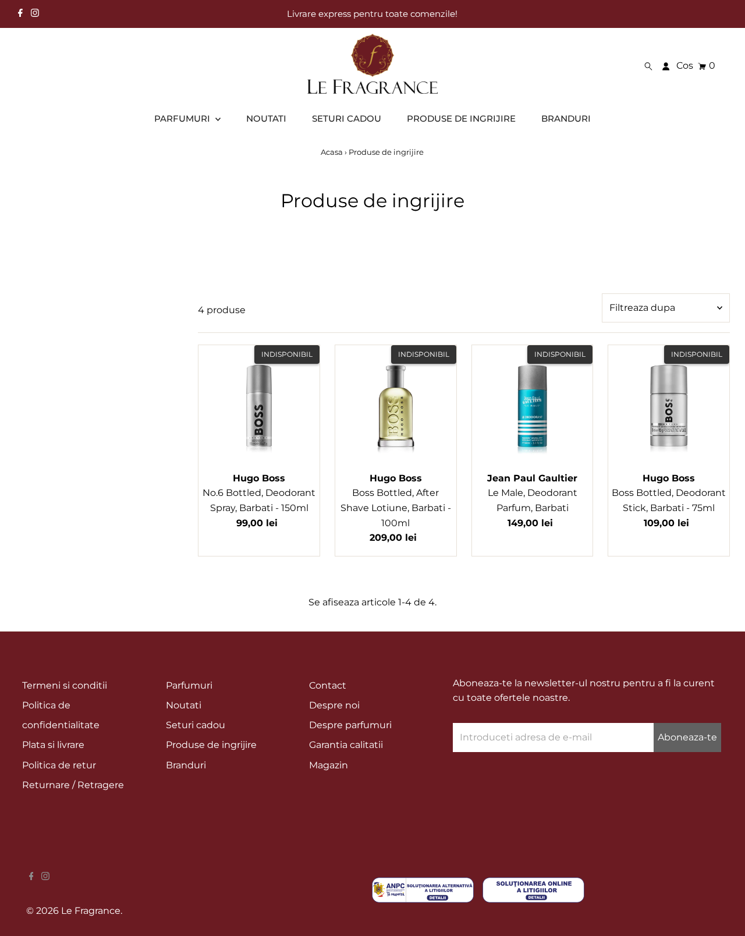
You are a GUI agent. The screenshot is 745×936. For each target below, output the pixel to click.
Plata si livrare (53, 744)
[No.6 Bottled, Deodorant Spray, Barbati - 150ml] (259, 405)
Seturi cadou (195, 725)
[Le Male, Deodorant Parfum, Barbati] (532, 405)
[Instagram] (35, 14)
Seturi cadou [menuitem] (346, 118)
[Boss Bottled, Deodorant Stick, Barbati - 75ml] (668, 405)
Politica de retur (59, 765)
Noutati (183, 705)
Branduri (186, 765)
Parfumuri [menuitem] (183, 118)
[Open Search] (648, 66)
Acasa (332, 152)
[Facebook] (20, 14)
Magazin (328, 765)
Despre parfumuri (350, 725)
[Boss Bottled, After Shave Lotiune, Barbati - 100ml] (395, 405)
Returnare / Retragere (73, 784)
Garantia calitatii (346, 744)
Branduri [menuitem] (566, 118)
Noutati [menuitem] (266, 118)
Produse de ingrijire (211, 744)
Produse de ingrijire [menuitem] (461, 118)
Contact (327, 685)
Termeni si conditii (64, 685)
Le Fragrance (90, 910)
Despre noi (334, 705)
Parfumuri (189, 685)
